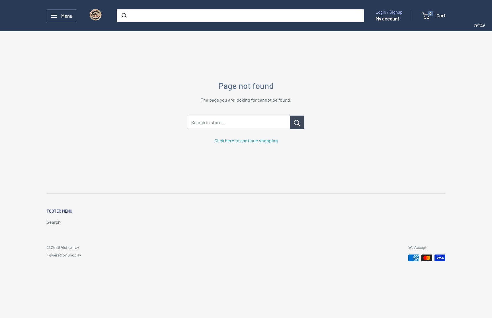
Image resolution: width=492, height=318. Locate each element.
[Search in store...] (297, 122)
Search (54, 222)
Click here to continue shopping (246, 140)
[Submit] (123, 15)
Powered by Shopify (64, 255)
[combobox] (240, 15)
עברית (479, 24)
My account (387, 18)
